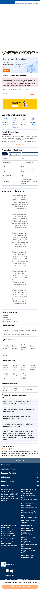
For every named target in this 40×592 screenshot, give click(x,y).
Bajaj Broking (26, 548)
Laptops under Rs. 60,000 (15, 376)
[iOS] (11, 571)
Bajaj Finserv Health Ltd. (28, 552)
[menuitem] (7, 2)
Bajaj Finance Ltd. (27, 531)
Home (4, 449)
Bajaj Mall (11, 449)
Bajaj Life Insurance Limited (28, 538)
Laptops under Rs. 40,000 (33, 368)
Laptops (18, 449)
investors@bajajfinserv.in (10, 538)
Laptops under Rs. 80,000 (24, 376)
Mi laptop (34, 331)
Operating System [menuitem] (15, 154)
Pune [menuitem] (4, 2)
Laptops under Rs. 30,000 (15, 368)
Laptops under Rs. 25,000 (6, 368)
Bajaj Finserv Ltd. (27, 528)
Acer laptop (6, 334)
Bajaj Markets (26, 542)
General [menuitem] (4, 154)
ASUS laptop (24, 334)
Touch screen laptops (23, 347)
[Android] (7, 571)
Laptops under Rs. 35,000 (24, 368)
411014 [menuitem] (8, 2)
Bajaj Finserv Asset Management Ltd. (27, 556)
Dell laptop (6, 331)
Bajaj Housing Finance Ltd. (29, 545)
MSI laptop (15, 334)
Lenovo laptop (25, 331)
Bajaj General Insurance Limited (27, 534)
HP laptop (15, 331)
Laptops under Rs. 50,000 (6, 376)
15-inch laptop (29, 389)
